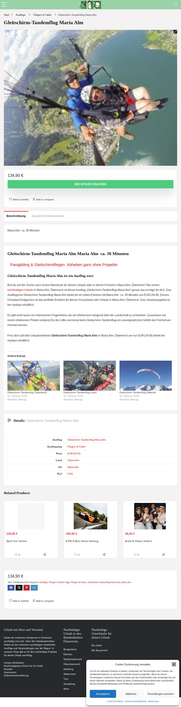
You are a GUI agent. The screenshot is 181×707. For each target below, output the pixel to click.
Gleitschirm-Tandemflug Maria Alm (87, 439)
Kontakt (8, 669)
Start (6, 14)
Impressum (153, 701)
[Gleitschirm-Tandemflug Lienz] (89, 376)
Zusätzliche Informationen (48, 215)
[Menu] (4, 4)
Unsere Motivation (14, 662)
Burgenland (69, 649)
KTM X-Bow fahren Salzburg (82, 541)
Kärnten (67, 654)
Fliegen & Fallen (42, 14)
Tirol (65, 679)
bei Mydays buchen (90, 184)
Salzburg (68, 669)
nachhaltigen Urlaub (20, 289)
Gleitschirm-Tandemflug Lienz (80, 392)
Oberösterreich (71, 664)
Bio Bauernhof (99, 650)
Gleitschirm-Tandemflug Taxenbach (27, 392)
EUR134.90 (74, 453)
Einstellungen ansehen (161, 693)
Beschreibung (16, 215)
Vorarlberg (69, 683)
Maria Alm (73, 467)
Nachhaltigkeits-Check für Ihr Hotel (23, 665)
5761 (70, 473)
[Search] (175, 4)
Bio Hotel (97, 645)
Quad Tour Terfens (16, 541)
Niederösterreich (72, 659)
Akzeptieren (103, 693)
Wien (66, 688)
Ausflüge (20, 14)
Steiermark (69, 674)
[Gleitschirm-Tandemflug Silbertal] (145, 376)
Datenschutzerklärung (135, 701)
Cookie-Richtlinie (115, 701)
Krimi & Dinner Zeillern (138, 541)
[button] (174, 664)
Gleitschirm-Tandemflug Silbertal (137, 392)
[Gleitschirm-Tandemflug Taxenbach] (33, 376)
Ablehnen (130, 693)
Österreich (73, 460)
